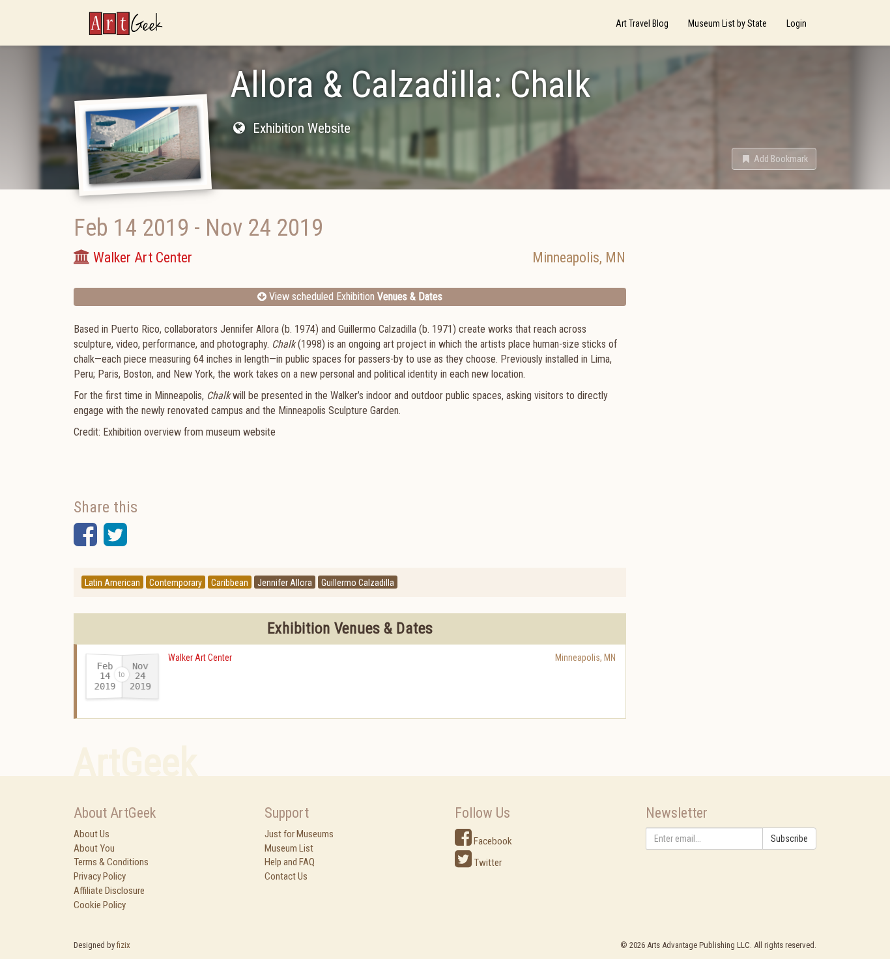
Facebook (492, 841)
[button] (774, 159)
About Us (91, 834)
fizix (123, 945)
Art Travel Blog (642, 23)
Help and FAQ (290, 862)
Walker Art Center (200, 657)
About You (94, 848)
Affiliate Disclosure (109, 890)
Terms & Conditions (111, 862)
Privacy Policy (100, 876)
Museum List (289, 848)
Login (796, 23)
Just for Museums (299, 834)
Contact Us (286, 876)
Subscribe (789, 838)
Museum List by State (727, 23)
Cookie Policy (100, 905)
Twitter (487, 863)
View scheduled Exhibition (354, 296)
